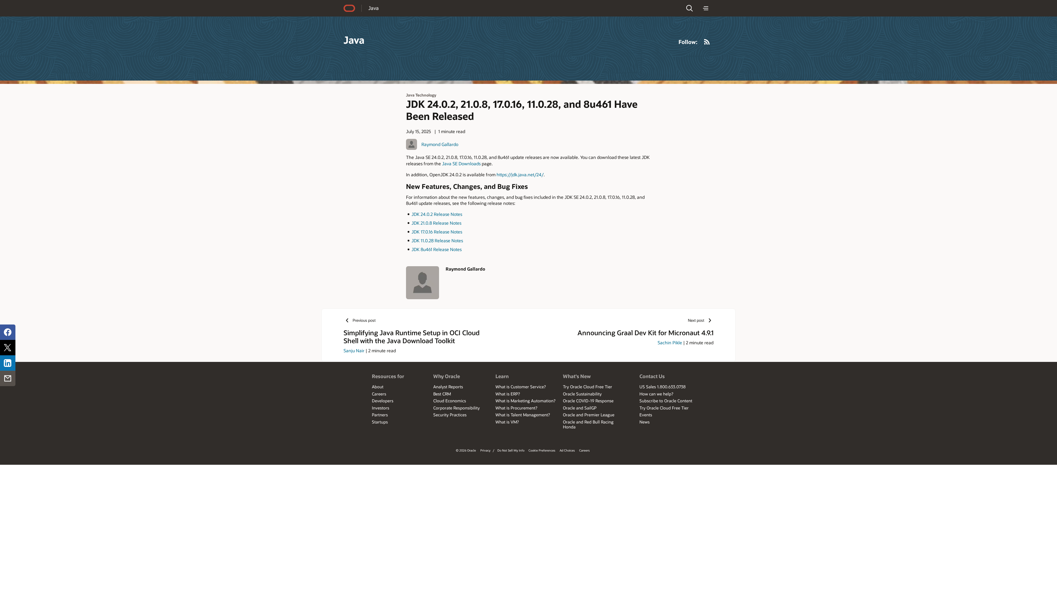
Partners (380, 414)
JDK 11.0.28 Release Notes (437, 240)
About (377, 386)
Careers (379, 394)
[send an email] (7, 378)
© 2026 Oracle (466, 450)
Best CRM (442, 394)
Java (373, 8)
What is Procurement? (516, 408)
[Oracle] (349, 8)
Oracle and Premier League (588, 414)
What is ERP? (507, 394)
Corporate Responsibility (456, 408)
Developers (382, 400)
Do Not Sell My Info (510, 450)
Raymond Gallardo (439, 144)
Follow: (688, 41)
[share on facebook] (7, 332)
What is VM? (507, 422)
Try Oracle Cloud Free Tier (587, 386)
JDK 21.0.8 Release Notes (436, 223)
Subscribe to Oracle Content (665, 400)
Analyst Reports (448, 386)
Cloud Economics (449, 400)
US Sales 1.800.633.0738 (662, 386)
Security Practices (450, 414)
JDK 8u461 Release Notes (437, 249)
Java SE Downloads (461, 163)
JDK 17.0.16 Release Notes (437, 232)
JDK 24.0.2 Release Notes (437, 214)
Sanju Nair (354, 350)
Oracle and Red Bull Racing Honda (588, 424)
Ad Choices (567, 450)
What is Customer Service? (520, 386)
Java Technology (421, 95)
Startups (380, 422)
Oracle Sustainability (582, 394)
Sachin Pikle (670, 342)
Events (645, 414)
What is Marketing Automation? (525, 400)
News (644, 422)
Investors (380, 408)
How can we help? (656, 394)
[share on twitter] (7, 347)
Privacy (485, 450)
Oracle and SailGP (579, 408)
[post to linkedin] (7, 363)
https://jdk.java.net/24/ (520, 174)
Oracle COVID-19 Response (588, 400)
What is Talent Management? (522, 414)
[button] (689, 8)
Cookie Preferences (541, 450)
